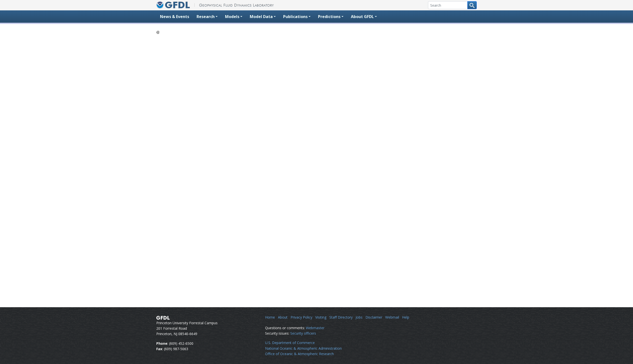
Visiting (320, 317)
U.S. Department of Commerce (290, 342)
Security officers (303, 333)
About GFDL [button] (362, 16)
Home (270, 317)
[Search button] (472, 5)
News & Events (174, 16)
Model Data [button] (261, 16)
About (283, 317)
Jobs (359, 317)
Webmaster (315, 327)
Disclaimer (373, 317)
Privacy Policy (301, 317)
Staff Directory (341, 317)
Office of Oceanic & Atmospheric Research (299, 353)
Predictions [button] (329, 16)
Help (405, 317)
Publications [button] (295, 16)
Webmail (392, 317)
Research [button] (206, 16)
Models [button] (232, 16)
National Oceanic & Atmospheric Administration (303, 348)
